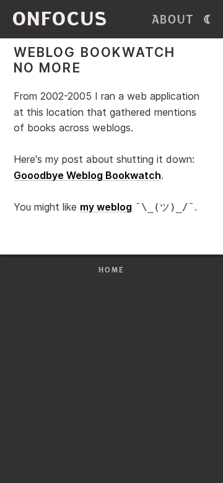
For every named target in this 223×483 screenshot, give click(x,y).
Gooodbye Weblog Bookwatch (87, 175)
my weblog (106, 207)
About (173, 20)
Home (111, 270)
